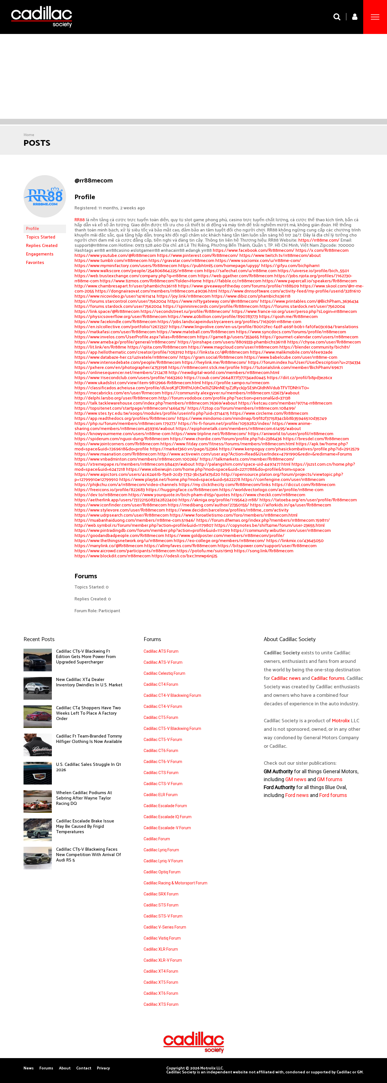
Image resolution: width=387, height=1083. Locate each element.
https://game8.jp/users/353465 (228, 337)
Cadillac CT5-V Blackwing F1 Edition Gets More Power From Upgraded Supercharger (86, 657)
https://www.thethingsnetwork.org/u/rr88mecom (124, 541)
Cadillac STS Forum (161, 905)
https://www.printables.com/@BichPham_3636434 (309, 301)
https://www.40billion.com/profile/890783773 (213, 317)
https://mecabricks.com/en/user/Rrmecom (118, 393)
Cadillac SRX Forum (161, 894)
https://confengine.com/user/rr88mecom (283, 480)
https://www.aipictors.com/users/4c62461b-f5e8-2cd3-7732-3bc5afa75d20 (147, 474)
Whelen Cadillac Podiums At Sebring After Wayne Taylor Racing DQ (84, 798)
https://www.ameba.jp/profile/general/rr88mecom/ (126, 342)
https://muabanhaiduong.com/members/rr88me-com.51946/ (135, 520)
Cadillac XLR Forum (161, 949)
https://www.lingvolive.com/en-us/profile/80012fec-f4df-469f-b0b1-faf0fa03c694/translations (263, 327)
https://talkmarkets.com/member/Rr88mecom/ (247, 459)
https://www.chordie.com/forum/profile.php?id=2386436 (226, 439)
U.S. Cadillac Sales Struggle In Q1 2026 (88, 767)
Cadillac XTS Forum (161, 1004)
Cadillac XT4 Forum (161, 971)
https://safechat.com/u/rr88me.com (240, 271)
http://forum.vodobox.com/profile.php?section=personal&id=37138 (224, 398)
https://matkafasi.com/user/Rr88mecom (115, 332)
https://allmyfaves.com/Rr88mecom (180, 546)
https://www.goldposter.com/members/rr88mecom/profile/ (224, 536)
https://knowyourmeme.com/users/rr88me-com (122, 434)
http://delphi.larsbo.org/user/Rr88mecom (116, 398)
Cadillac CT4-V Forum (163, 706)
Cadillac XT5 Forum (161, 982)
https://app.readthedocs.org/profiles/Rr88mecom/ (125, 418)
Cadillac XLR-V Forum (163, 960)
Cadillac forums (328, 678)
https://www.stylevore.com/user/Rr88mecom (120, 510)
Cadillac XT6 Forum (161, 993)
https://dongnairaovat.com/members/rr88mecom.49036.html (156, 291)
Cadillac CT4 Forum (161, 684)
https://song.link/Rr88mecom (263, 551)
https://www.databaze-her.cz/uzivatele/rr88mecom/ (126, 357)
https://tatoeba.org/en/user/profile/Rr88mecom (308, 500)
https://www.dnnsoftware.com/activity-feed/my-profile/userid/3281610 (289, 291)
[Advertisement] (193, 76)
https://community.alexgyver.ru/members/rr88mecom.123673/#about (230, 393)
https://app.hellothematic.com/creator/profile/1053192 (129, 352)
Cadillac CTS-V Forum (163, 783)
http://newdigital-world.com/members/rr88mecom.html (224, 373)
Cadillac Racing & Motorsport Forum (175, 883)
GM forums (330, 779)
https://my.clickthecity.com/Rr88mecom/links (225, 485)
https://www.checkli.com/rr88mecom (268, 495)
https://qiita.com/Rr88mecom (157, 347)
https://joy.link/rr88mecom (183, 296)
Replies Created (42, 246)
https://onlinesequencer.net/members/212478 (121, 373)
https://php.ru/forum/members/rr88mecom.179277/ (126, 423)
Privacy (103, 1069)
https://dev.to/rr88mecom (101, 495)
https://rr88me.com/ (318, 240)
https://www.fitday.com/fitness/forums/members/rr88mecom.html (227, 444)
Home (29, 135)
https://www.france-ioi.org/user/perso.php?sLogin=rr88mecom (294, 311)
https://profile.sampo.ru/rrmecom (235, 383)
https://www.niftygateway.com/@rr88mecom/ (213, 301)
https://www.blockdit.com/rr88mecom (112, 556)
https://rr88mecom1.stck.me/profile (204, 367)
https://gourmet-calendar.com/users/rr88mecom (309, 337)
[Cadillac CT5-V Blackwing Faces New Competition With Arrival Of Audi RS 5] (38, 868)
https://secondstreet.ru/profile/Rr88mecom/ (186, 311)
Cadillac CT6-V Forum (163, 761)
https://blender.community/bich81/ (314, 347)
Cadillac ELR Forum (161, 794)
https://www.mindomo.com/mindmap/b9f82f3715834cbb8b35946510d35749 (252, 418)
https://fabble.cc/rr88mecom (232, 281)
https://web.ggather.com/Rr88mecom (235, 276)
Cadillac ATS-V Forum (163, 662)
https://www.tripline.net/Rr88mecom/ (209, 434)
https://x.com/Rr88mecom (321, 250)
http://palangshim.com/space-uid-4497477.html (243, 464)
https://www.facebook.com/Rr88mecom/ (253, 250)
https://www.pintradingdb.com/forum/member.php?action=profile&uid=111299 (152, 530)
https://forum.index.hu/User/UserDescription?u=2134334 (304, 362)
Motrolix (341, 721)
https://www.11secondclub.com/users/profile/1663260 (129, 378)
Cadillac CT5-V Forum (163, 739)
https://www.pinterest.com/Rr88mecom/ (197, 255)
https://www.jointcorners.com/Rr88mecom (117, 444)
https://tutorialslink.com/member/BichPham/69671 (292, 367)
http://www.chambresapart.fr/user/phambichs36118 (126, 286)
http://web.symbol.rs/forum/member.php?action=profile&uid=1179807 (144, 525)
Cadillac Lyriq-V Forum (163, 861)
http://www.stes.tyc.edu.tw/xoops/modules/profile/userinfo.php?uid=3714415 (152, 413)
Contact (83, 1069)
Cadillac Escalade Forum (165, 805)
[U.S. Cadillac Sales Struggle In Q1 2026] (38, 783)
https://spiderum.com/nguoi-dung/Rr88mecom (122, 439)
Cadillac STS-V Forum (163, 916)
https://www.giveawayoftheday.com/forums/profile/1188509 (238, 286)
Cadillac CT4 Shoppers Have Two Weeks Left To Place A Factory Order (88, 713)
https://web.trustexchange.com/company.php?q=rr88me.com (136, 276)
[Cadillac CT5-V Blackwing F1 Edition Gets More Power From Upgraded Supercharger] (38, 670)
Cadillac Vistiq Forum (162, 938)
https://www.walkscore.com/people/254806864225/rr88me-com (139, 271)
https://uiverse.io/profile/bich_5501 (313, 271)
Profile (32, 229)
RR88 (80, 220)
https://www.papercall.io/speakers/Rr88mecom (309, 281)
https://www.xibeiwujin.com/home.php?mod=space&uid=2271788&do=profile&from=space (215, 469)
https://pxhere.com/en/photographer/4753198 (121, 367)
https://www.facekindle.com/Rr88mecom (115, 322)
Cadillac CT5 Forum (161, 717)
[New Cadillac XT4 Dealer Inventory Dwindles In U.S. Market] (38, 698)
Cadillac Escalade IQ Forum (168, 817)
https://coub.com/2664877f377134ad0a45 (225, 378)
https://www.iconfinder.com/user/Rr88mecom (121, 505)
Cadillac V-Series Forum (165, 927)
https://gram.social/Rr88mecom (211, 357)
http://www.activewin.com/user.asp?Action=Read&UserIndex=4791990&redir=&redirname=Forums (255, 454)
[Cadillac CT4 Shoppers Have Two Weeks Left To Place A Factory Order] (38, 726)
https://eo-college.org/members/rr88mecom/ (219, 541)
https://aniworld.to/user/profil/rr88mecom (290, 434)
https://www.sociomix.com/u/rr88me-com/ (258, 261)
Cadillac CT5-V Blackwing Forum (172, 728)
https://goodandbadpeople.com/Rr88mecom (119, 536)
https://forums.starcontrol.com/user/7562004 (120, 301)
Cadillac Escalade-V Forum (167, 828)
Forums (46, 1069)
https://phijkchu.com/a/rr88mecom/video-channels (126, 485)
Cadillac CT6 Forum (161, 750)
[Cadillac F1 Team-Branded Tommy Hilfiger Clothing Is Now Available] (38, 755)
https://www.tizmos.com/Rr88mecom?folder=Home (151, 281)
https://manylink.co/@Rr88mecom (109, 546)
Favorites (35, 263)
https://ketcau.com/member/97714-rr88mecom (285, 403)
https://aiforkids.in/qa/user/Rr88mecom (290, 505)
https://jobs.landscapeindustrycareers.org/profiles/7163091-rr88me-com (229, 322)
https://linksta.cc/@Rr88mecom (217, 352)
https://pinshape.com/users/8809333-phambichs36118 (232, 342)
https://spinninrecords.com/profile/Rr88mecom (210, 306)
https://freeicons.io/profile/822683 (110, 490)
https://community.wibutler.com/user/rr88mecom (281, 530)
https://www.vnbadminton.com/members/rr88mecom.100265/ (137, 459)
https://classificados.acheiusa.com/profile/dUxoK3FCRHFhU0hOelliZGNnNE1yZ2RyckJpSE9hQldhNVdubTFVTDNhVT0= (192, 388)
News (29, 1069)
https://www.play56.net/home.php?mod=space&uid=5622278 (179, 480)
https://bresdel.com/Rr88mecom (316, 439)
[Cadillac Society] (41, 32)
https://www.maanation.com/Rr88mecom (115, 454)
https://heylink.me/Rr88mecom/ (214, 362)
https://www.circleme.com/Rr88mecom (269, 413)
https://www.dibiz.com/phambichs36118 (251, 296)
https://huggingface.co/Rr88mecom (182, 490)
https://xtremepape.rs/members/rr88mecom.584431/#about (135, 464)
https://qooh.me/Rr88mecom (288, 317)
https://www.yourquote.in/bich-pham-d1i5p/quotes (179, 495)
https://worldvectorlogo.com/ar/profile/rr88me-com (271, 490)
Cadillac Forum (157, 839)
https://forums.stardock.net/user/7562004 (302, 306)
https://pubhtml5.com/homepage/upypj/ (219, 266)
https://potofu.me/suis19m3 (205, 551)
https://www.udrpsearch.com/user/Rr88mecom (122, 515)
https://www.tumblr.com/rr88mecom (111, 261)
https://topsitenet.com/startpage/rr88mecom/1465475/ (130, 408)
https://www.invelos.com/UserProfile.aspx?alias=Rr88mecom (135, 337)
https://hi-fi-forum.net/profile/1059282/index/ (224, 423)
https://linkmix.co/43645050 (295, 541)
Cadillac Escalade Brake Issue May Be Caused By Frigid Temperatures (85, 826)
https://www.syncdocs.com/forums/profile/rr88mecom (291, 332)
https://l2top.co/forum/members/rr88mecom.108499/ (242, 408)
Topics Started (40, 237)
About (65, 1069)
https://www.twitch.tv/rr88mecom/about (280, 255)
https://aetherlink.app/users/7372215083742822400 (126, 500)
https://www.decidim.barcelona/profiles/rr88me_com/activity (227, 510)
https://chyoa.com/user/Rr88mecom (324, 342)
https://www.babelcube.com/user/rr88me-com (290, 357)
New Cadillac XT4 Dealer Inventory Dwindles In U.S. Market (89, 682)
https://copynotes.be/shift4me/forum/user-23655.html (269, 525)
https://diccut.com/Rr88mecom (303, 485)
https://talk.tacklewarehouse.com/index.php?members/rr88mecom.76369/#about (156, 403)
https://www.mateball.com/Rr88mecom (196, 332)
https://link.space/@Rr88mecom (107, 311)
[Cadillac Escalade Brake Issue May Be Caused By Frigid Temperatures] (38, 839)
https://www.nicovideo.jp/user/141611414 (115, 296)
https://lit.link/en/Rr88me (100, 347)
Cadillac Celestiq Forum (164, 673)
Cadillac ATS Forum (161, 651)
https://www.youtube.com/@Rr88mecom (115, 255)
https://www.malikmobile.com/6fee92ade (291, 352)
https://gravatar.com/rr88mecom (181, 261)
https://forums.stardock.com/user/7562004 (118, 306)
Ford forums (333, 795)
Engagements (40, 254)
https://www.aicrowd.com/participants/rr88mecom (125, 551)
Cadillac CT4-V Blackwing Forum (172, 695)
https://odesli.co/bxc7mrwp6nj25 (184, 556)
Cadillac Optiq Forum (162, 872)
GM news (296, 779)
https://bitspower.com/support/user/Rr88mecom (267, 546)
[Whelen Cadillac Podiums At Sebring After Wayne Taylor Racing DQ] (38, 811)
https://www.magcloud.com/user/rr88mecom (233, 347)
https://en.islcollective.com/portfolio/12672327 (121, 327)
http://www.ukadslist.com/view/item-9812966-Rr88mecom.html (138, 383)
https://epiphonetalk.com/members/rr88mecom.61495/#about (238, 429)
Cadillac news (286, 678)
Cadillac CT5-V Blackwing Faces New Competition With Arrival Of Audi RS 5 (88, 855)
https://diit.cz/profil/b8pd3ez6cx (299, 378)
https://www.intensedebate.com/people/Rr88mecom (128, 362)
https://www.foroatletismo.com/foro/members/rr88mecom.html (233, 515)
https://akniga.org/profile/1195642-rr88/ (218, 500)
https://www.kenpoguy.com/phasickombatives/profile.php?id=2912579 (289, 449)
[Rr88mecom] (45, 222)
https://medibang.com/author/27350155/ (208, 505)
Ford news (297, 795)
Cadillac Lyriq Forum (161, 850)
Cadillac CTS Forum (161, 772)
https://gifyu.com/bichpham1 (290, 266)
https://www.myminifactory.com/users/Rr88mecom (126, 266)
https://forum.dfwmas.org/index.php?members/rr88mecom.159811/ (263, 520)
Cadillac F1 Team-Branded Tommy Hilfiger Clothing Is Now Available (89, 738)
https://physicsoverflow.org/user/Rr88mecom (121, 317)
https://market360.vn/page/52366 (184, 449)
